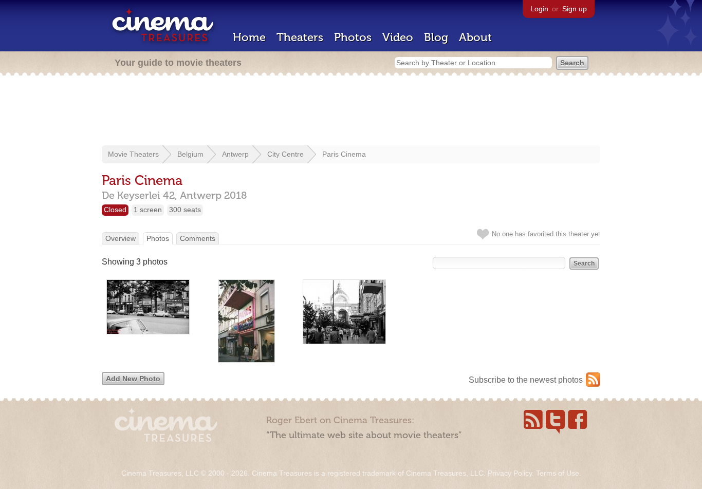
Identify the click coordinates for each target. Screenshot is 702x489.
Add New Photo (133, 378)
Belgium (190, 154)
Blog (436, 37)
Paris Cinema (344, 154)
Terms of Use (557, 473)
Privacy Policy (510, 473)
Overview (120, 238)
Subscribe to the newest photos (526, 379)
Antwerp (235, 154)
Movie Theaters (133, 154)
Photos (353, 37)
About (475, 37)
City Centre (285, 154)
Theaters (299, 37)
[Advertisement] (351, 111)
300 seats (185, 209)
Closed (115, 209)
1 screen (148, 209)
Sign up (574, 9)
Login (539, 9)
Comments (197, 238)
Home (249, 37)
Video (397, 37)
